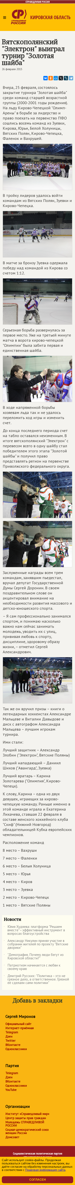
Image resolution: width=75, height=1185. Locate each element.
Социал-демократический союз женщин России (27, 1131)
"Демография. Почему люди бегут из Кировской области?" (34, 956)
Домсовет (12, 1137)
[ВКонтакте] (45, 78)
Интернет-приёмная (19, 1028)
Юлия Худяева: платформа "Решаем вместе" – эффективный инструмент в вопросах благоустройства (34, 930)
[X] (61, 78)
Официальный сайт (18, 1023)
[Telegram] (71, 78)
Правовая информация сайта (45, 1170)
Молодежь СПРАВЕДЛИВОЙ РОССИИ (24, 1124)
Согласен (37, 1179)
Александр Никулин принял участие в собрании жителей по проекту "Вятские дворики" (36, 944)
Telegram (11, 1032)
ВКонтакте (12, 1044)
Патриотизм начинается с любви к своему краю (32, 967)
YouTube (11, 1089)
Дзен (8, 1036)
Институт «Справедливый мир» (27, 1113)
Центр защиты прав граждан (25, 1118)
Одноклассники (16, 1049)
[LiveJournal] (66, 78)
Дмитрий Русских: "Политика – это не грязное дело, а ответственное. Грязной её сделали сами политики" (36, 979)
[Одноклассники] (50, 78)
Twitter (10, 1040)
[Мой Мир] (56, 78)
